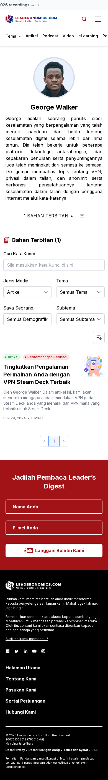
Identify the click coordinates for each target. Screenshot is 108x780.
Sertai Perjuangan (25, 701)
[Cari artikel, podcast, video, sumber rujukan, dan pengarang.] (84, 19)
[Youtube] (34, 651)
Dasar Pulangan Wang (44, 750)
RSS (94, 750)
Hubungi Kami (21, 712)
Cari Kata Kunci (19, 253)
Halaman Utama (23, 667)
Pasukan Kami (21, 690)
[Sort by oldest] (99, 337)
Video (68, 35)
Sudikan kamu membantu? (27, 639)
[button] (44, 441)
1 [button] (54, 441)
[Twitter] (16, 651)
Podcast (50, 35)
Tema (62, 281)
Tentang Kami (21, 679)
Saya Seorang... (20, 308)
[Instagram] (43, 651)
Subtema (65, 308)
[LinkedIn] (25, 651)
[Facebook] (8, 651)
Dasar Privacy (15, 750)
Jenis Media (15, 281)
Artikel (32, 35)
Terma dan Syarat (75, 750)
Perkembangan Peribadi (47, 357)
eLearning (88, 35)
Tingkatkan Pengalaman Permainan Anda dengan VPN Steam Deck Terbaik (36, 374)
